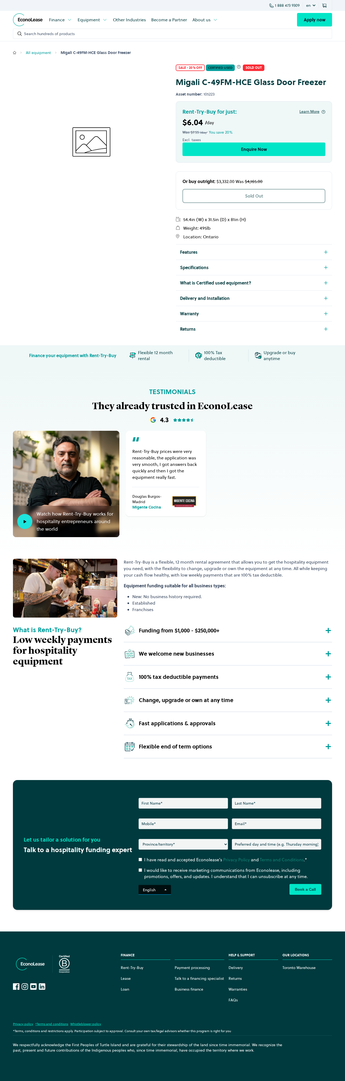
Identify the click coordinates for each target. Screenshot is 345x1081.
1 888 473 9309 (287, 5)
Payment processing (192, 967)
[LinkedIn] (42, 986)
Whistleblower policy (85, 1024)
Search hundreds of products (49, 33)
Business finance (189, 989)
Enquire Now (254, 149)
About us (201, 20)
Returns (235, 978)
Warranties (238, 989)
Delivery (236, 967)
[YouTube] (33, 986)
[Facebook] (16, 986)
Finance (57, 20)
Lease (126, 978)
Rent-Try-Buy (132, 967)
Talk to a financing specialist (199, 978)
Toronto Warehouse (299, 967)
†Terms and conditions (51, 1024)
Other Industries (129, 20)
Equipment (89, 20)
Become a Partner (169, 20)
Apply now (314, 20)
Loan (125, 989)
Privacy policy (23, 1024)
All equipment (38, 52)
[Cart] (325, 5)
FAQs (233, 1000)
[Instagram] (25, 986)
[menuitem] (60, 19)
